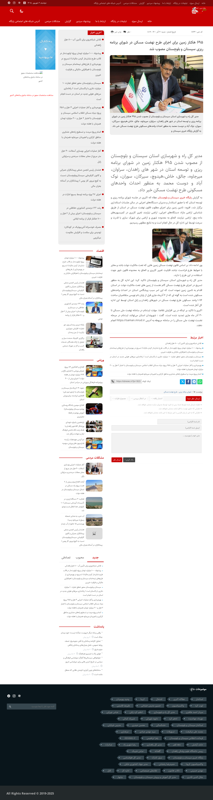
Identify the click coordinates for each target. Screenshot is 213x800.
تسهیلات (170, 732)
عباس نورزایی (112, 712)
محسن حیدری (138, 725)
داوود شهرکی (152, 719)
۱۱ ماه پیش (87, 674)
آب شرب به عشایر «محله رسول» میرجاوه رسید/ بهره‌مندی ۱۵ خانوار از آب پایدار (72, 520)
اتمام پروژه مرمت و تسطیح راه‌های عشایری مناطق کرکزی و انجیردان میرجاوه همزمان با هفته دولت (164, 374)
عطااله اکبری (179, 699)
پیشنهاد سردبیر (153, 3)
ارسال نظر (117, 459)
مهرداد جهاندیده (195, 719)
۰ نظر (129, 31)
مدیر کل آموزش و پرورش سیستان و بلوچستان (155, 777)
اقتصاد (100, 251)
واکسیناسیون (178, 706)
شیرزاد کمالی (129, 719)
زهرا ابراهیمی (152, 738)
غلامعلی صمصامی (148, 771)
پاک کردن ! (129, 459)
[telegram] (9, 3)
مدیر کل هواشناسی (132, 758)
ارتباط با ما (166, 3)
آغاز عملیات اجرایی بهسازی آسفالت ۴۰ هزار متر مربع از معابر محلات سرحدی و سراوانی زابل (81, 156)
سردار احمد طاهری (194, 712)
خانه (203, 3)
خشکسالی (161, 725)
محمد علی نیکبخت (194, 732)
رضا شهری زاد (129, 745)
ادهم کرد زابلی (136, 712)
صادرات (108, 745)
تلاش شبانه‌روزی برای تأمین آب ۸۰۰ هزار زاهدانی (183, 343)
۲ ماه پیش (87, 649)
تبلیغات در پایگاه (180, 3)
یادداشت (99, 627)
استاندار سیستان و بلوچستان (190, 725)
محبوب (80, 557)
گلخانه (158, 751)
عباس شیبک (138, 751)
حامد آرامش (197, 745)
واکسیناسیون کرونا (194, 764)
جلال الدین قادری (195, 777)
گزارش (141, 3)
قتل (109, 771)
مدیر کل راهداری (154, 745)
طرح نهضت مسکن (170, 391)
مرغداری (124, 732)
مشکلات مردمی (130, 3)
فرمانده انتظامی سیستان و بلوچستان (186, 738)
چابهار (120, 777)
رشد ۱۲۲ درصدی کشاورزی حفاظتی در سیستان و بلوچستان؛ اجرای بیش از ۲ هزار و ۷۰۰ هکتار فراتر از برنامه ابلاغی (81, 213)
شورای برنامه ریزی (185, 391)
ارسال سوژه (194, 3)
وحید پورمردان (122, 699)
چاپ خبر (117, 31)
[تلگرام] (194, 381)
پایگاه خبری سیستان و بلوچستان (175, 197)
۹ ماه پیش (71, 653)
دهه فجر (177, 745)
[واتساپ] (199, 381)
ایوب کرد (199, 706)
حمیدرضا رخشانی (167, 764)
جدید (95, 557)
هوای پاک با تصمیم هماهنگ (90, 653)
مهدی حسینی (197, 771)
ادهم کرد (173, 719)
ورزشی (100, 360)
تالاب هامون (173, 771)
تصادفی (66, 557)
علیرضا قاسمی (123, 706)
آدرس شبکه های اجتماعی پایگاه (107, 3)
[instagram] (14, 3)
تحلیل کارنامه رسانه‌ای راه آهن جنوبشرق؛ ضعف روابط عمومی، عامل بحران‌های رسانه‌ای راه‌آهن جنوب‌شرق (84, 645)
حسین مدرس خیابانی (151, 706)
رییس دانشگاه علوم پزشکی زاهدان (187, 751)
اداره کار (125, 771)
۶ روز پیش (87, 637)
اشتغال (159, 699)
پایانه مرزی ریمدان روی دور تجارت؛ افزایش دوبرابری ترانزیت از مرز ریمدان (74, 328)
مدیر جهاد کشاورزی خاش (136, 764)
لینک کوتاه (146, 381)
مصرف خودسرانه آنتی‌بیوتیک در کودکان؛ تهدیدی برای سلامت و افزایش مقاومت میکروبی (82, 232)
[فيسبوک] (188, 381)
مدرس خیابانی (114, 725)
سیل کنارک (157, 758)
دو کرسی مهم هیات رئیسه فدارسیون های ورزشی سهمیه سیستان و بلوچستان (73, 443)
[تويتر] (182, 381)
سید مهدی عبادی (147, 732)
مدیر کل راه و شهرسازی (164, 712)
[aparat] (19, 3)
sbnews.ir (129, 738)
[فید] (24, 3)
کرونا (142, 699)
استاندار (199, 699)
